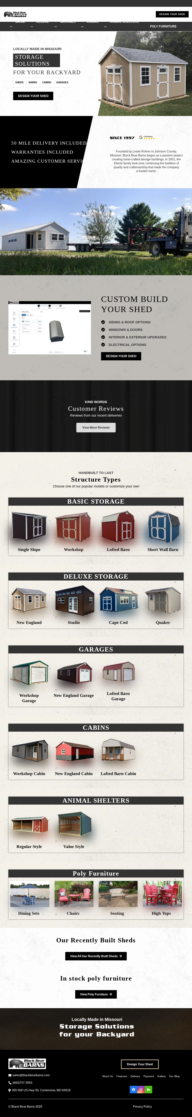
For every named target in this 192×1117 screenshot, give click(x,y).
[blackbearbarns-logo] (36, 14)
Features (121, 1076)
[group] (49, 327)
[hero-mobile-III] (145, 73)
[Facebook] (133, 1089)
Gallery (161, 1076)
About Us (107, 1076)
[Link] (29, 529)
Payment (148, 1076)
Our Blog (174, 1076)
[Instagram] (141, 1089)
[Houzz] (148, 1089)
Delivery (135, 1076)
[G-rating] (147, 137)
